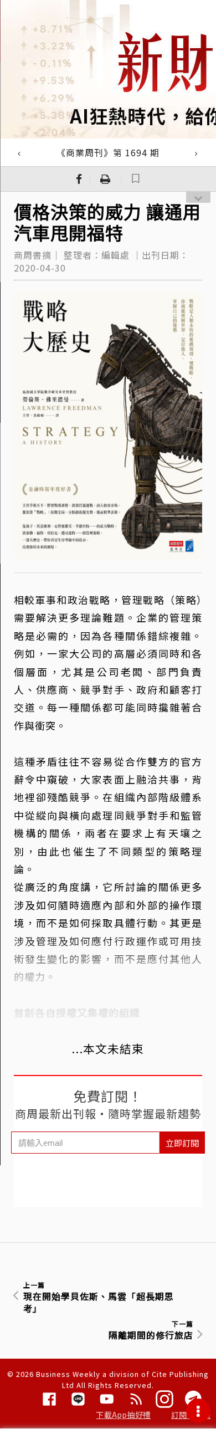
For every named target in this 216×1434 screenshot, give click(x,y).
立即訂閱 (182, 1143)
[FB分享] (79, 179)
